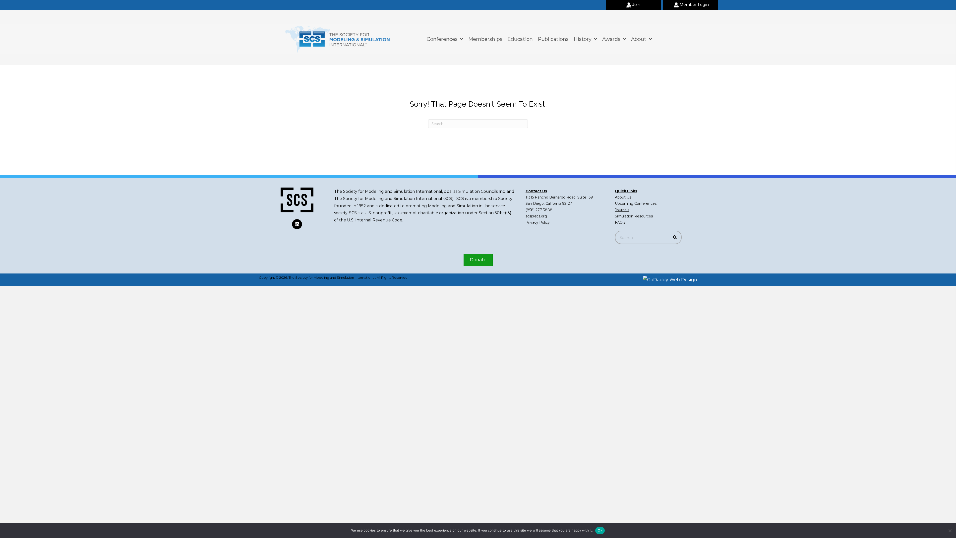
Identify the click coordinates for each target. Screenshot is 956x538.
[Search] (675, 237)
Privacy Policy (538, 222)
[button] (633, 5)
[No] (949, 530)
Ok (600, 530)
